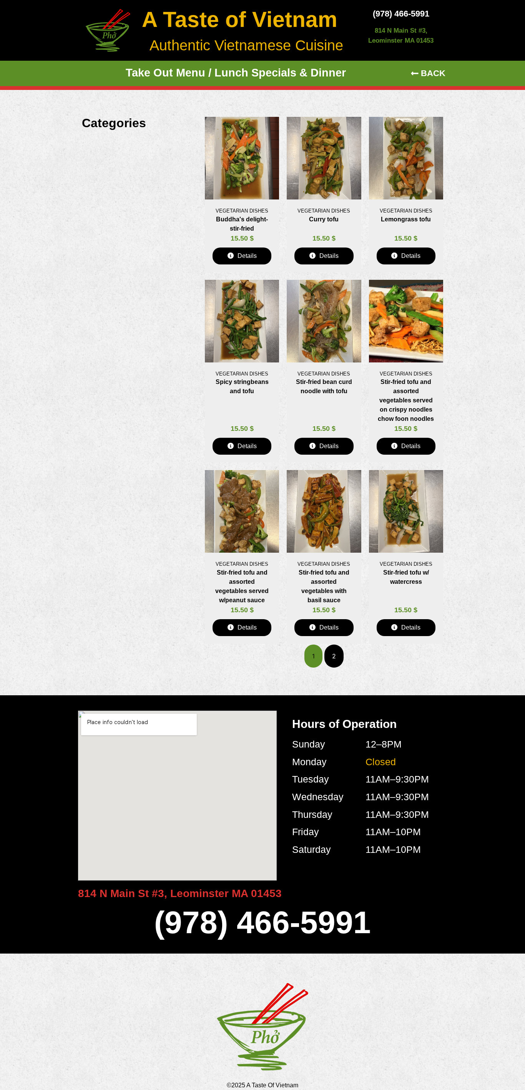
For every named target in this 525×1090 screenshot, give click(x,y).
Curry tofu (324, 219)
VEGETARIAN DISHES (242, 211)
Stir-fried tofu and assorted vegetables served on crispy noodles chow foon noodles (406, 400)
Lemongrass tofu (406, 219)
